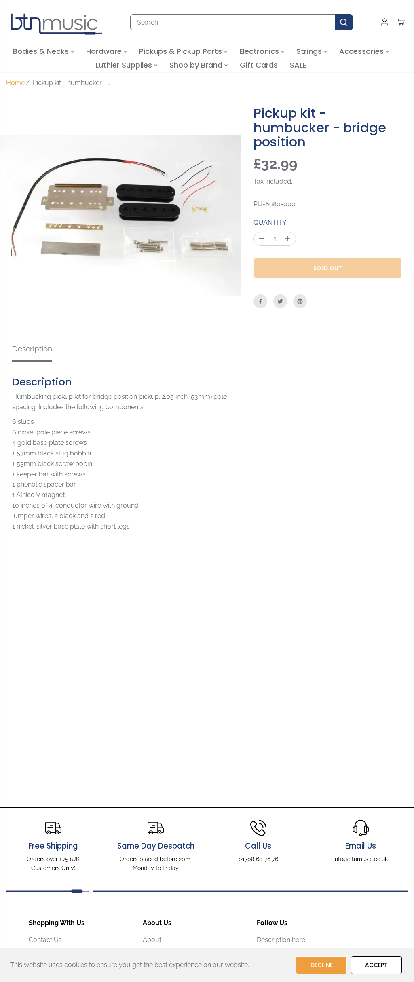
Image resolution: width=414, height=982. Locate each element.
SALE (298, 65)
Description (32, 349)
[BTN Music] (56, 22)
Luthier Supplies (124, 65)
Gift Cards (259, 65)
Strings (310, 51)
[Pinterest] (300, 301)
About (152, 940)
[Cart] (400, 22)
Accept (376, 965)
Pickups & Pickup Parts (181, 51)
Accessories (362, 51)
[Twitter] (280, 301)
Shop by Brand (196, 65)
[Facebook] (260, 301)
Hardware (105, 51)
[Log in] (384, 22)
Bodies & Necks (42, 51)
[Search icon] (344, 22)
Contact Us (45, 940)
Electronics (260, 51)
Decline (321, 965)
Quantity (269, 222)
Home (15, 83)
